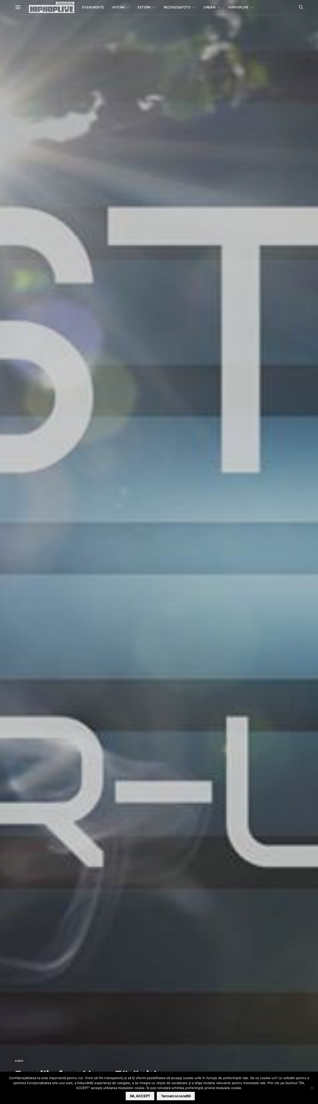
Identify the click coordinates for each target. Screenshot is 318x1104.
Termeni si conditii (176, 1096)
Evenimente (93, 7)
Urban (209, 7)
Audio (19, 1060)
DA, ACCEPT (140, 1096)
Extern (144, 7)
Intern (118, 7)
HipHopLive (238, 7)
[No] (311, 1087)
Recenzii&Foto (177, 7)
